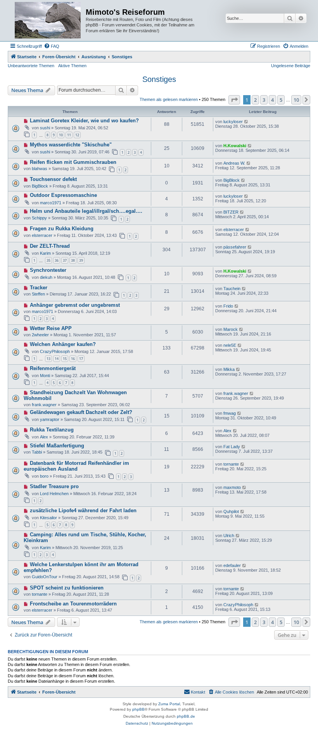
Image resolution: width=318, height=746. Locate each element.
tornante (231, 464)
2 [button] (255, 99)
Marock (230, 329)
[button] (234, 99)
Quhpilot (231, 511)
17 (81, 358)
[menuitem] (51, 46)
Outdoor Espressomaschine (63, 195)
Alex (44, 437)
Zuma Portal (169, 704)
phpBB (138, 709)
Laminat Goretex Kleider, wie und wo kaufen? (84, 120)
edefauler (232, 565)
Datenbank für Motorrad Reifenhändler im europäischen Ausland (76, 466)
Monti (45, 375)
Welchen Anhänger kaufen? (63, 344)
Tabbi (37, 452)
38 (73, 260)
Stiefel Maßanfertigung (57, 446)
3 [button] (264, 99)
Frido (228, 306)
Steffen (38, 294)
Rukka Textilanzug (52, 430)
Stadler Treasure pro (54, 486)
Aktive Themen (72, 65)
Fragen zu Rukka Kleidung (61, 228)
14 (57, 358)
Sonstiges (159, 79)
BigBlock (40, 186)
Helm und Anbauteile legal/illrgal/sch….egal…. (86, 211)
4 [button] (272, 99)
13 (48, 358)
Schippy (39, 218)
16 (73, 358)
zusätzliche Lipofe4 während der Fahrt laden (83, 510)
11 (69, 134)
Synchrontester (48, 270)
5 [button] (281, 99)
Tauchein (231, 288)
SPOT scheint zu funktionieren (67, 588)
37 (65, 260)
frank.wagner (44, 404)
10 (61, 134)
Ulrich (228, 535)
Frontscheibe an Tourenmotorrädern (73, 604)
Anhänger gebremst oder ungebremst (75, 305)
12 (77, 134)
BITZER (230, 212)
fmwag (229, 413)
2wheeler (40, 334)
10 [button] (296, 99)
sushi (45, 127)
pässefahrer (234, 247)
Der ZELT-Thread (50, 246)
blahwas (39, 168)
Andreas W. (234, 163)
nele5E (229, 345)
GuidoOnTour (44, 576)
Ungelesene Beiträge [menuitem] (290, 65)
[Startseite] (48, 20)
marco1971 (50, 202)
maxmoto (232, 487)
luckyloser (233, 121)
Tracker (38, 287)
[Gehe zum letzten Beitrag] (246, 121)
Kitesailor (48, 517)
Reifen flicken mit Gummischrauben (73, 162)
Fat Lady (231, 446)
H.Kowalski (234, 145)
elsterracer (42, 235)
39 (81, 260)
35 (48, 260)
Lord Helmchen (54, 493)
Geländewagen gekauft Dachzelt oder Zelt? (81, 412)
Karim (45, 253)
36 (57, 260)
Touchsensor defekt (53, 179)
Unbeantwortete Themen (31, 65)
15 (65, 358)
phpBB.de (186, 716)
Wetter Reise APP (51, 328)
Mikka (229, 369)
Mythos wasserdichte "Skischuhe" (71, 145)
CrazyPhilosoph (55, 351)
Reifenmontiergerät (53, 368)
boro (44, 476)
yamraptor (49, 419)
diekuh (46, 277)
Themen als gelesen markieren (169, 99)
